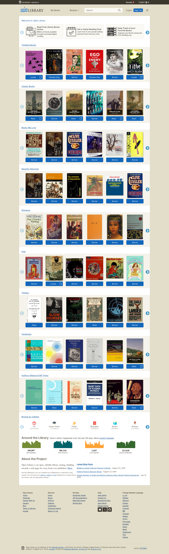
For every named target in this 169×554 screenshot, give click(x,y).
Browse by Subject (30, 417)
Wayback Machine (71, 549)
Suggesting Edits (104, 500)
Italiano (125, 516)
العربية (125, 495)
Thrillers (25, 293)
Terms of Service (29, 508)
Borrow (74, 77)
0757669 (143, 548)
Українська (127, 532)
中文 (124, 535)
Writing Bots (77, 503)
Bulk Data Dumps (79, 500)
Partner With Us (29, 500)
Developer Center (79, 495)
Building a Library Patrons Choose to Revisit (93, 468)
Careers (26, 503)
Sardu (125, 527)
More (70, 468)
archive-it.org (96, 549)
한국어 (125, 519)
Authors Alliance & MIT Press (35, 375)
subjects (43, 475)
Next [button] (147, 35)
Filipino (125, 537)
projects (52, 549)
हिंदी (124, 511)
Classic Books (28, 86)
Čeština (125, 498)
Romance (26, 210)
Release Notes (103, 506)
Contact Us (102, 498)
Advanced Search (54, 508)
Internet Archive (58, 547)
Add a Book (102, 503)
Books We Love (29, 127)
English (125, 503)
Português (126, 522)
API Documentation (80, 498)
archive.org (83, 549)
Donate (130, 2)
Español (126, 506)
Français (126, 508)
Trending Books (29, 45)
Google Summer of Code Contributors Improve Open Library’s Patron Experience (108, 475)
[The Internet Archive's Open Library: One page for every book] (32, 10)
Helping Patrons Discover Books (89, 472)
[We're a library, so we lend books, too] (126, 444)
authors (48, 475)
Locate (33, 77)
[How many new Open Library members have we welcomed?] (31, 444)
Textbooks (26, 334)
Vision (25, 495)
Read (33, 119)
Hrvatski (126, 514)
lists (54, 475)
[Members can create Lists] (94, 444)
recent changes (106, 438)
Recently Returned (30, 169)
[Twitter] (105, 509)
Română (126, 524)
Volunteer (26, 498)
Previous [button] (21, 35)
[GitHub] (109, 509)
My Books (55, 10)
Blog (24, 506)
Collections (52, 506)
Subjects (51, 503)
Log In (129, 10)
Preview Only (54, 77)
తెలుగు (125, 529)
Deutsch (126, 500)
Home (50, 495)
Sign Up (138, 10)
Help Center (102, 495)
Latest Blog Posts (85, 464)
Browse (73, 10)
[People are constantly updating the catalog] (63, 444)
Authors (51, 500)
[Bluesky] (100, 509)
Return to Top (53, 511)
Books (50, 498)
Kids (24, 251)
